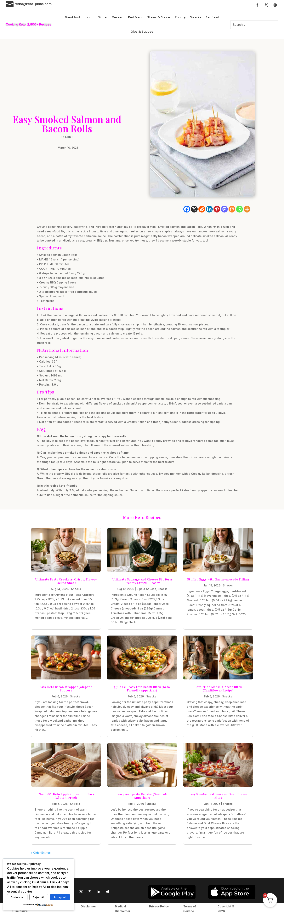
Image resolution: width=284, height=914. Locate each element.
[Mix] (232, 209)
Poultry (180, 17)
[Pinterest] (216, 209)
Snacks (195, 17)
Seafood (212, 17)
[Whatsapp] (239, 209)
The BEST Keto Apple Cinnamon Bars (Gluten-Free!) (66, 796)
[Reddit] (201, 209)
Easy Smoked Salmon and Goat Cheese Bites (218, 796)
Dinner (103, 17)
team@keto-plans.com (33, 4)
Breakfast (72, 17)
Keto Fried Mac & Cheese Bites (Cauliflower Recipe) (218, 689)
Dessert (118, 17)
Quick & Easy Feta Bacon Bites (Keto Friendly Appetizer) (142, 689)
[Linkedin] (209, 209)
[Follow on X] (266, 5)
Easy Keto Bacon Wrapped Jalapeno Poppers (65, 689)
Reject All (38, 897)
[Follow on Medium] (81, 891)
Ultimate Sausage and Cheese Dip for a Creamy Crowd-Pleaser (142, 581)
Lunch (89, 17)
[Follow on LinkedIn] (99, 891)
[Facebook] (186, 209)
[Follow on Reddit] (108, 891)
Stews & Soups (159, 17)
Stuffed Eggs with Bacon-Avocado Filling (218, 579)
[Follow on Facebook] (257, 5)
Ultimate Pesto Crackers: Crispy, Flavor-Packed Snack (66, 581)
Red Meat (135, 17)
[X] (194, 209)
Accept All (60, 897)
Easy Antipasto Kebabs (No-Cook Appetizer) (142, 796)
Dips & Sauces (142, 31)
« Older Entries (41, 852)
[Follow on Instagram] (275, 5)
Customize (17, 897)
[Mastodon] (224, 209)
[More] (247, 209)
